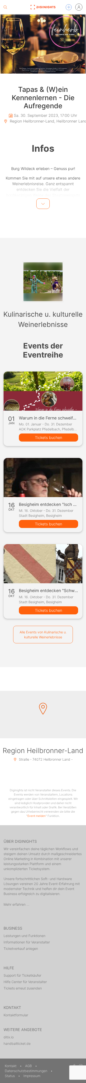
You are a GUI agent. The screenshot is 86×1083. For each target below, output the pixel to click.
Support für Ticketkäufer (22, 975)
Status (10, 1076)
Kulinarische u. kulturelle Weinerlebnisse (43, 319)
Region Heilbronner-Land (43, 750)
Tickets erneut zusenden (23, 988)
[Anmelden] (78, 7)
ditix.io (9, 1037)
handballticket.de (17, 1043)
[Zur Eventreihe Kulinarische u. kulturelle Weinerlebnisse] (43, 281)
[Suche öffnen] (5, 7)
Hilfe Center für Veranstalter (25, 982)
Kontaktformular (16, 1015)
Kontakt (11, 1066)
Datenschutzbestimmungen (26, 1071)
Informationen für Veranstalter (27, 942)
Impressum (31, 1076)
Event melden (36, 816)
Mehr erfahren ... (16, 904)
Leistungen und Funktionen (24, 936)
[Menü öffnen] (69, 7)
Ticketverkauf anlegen (21, 948)
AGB (29, 1066)
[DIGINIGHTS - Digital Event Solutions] (43, 7)
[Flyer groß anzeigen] (43, 44)
